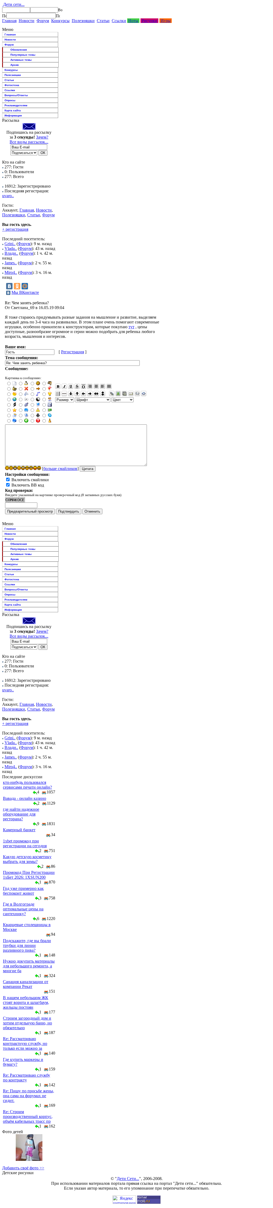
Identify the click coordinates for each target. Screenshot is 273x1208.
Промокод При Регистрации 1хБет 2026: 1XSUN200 (29, 874)
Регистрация (72, 352)
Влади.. (11, 253)
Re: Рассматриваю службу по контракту (26, 1077)
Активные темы (21, 59)
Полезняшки (83, 20)
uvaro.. (8, 195)
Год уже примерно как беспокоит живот (23, 890)
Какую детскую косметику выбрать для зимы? (27, 859)
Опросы (10, 100)
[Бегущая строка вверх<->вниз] (102, 393)
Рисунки (149, 20)
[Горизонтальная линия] (64, 393)
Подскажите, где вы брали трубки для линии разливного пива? (27, 945)
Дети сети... (13, 4)
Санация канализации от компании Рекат (25, 984)
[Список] (58, 393)
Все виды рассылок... (29, 142)
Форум (43, 20)
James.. (11, 263)
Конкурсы (60, 20)
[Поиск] (4, 16)
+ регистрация (15, 229)
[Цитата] (137, 393)
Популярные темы (22, 54)
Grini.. (10, 243)
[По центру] (96, 386)
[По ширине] (109, 386)
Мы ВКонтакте (25, 292)
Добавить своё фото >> (23, 1168)
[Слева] (102, 386)
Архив (14, 64)
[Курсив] (64, 386)
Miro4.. (11, 272)
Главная (9, 20)
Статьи (103, 20)
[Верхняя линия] (83, 386)
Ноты (133, 20)
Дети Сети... (128, 1178)
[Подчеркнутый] (70, 386)
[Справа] (90, 386)
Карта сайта (13, 110)
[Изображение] (118, 393)
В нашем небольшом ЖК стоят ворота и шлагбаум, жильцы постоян (26, 1002)
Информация (13, 115)
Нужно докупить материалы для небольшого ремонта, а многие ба (29, 966)
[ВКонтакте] (9, 286)
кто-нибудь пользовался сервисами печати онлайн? (27, 784)
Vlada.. (11, 248)
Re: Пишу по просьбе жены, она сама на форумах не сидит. (28, 1096)
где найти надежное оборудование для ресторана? (21, 814)
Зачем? (42, 137)
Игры (165, 20)
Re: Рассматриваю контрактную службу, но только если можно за (25, 1043)
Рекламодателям (16, 105)
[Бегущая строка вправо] (90, 393)
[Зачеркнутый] (77, 386)
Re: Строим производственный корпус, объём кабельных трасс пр (28, 1116)
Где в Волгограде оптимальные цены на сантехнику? (23, 909)
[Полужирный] (58, 386)
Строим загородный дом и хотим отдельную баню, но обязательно (27, 1023)
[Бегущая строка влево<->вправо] (96, 393)
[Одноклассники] (17, 286)
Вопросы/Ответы (16, 95)
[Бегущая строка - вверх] (77, 393)
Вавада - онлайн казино (24, 798)
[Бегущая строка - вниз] (70, 393)
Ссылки (119, 20)
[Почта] (131, 393)
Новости (26, 20)
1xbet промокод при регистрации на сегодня (25, 843)
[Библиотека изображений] (124, 393)
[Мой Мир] (25, 286)
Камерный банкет (19, 830)
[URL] (111, 393)
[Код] (143, 393)
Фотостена (12, 85)
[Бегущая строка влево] (83, 393)
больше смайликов (60, 468)
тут (131, 327)
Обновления (18, 49)
